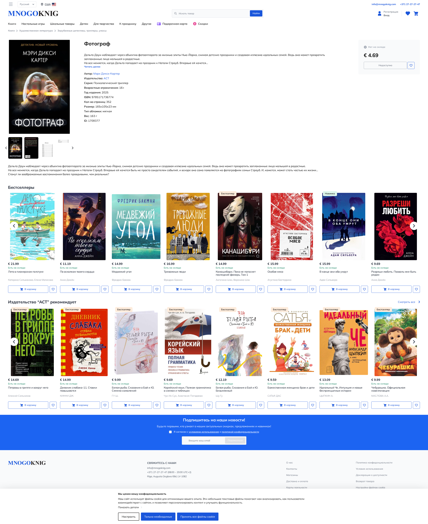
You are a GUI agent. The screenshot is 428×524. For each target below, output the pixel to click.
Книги (12, 23)
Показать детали (128, 507)
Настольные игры (33, 23)
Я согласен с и (216, 431)
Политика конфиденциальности (374, 462)
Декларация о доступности (371, 475)
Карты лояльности (296, 487)
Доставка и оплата (297, 481)
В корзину (30, 289)
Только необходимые (158, 516)
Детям (84, 23)
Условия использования (369, 468)
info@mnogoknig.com (384, 4)
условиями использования (204, 431)
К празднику (127, 23)
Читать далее (92, 66)
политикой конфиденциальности (240, 431)
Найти (256, 13)
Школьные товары (62, 23)
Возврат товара (365, 481)
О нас (289, 462)
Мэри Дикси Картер (106, 73)
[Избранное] (408, 13)
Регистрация (391, 11)
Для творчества (104, 23)
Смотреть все (406, 302)
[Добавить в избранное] (411, 65)
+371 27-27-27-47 (410, 4)
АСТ (106, 78)
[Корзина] (416, 13)
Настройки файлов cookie (370, 487)
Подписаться (235, 440)
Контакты (291, 468)
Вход (386, 15)
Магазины (292, 475)
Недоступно (385, 65)
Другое (146, 23)
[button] (73, 148)
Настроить (129, 516)
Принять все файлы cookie (197, 516)
